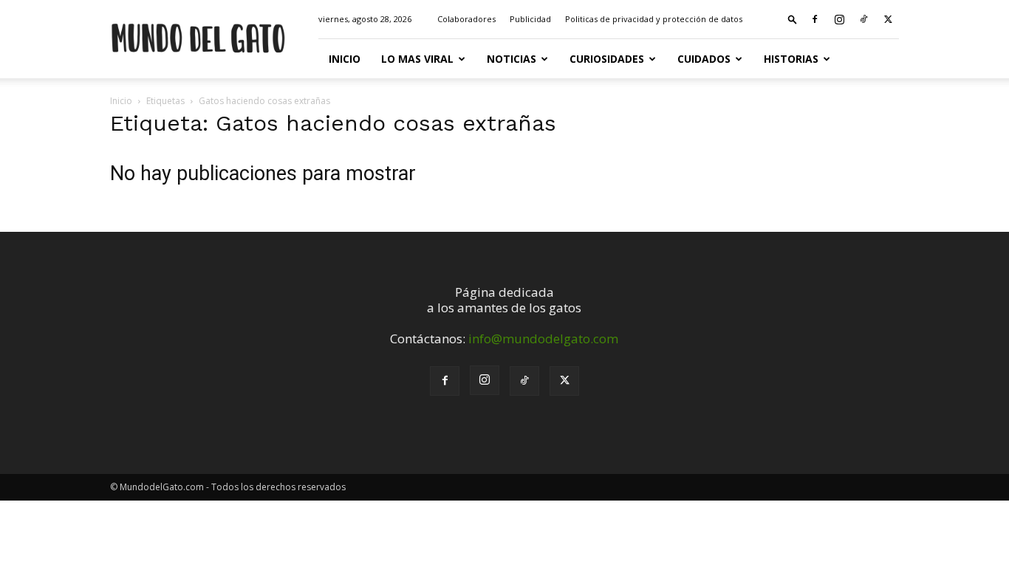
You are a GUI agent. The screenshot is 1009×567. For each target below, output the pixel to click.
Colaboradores (466, 18)
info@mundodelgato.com (543, 338)
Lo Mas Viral (417, 59)
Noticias (511, 59)
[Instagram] (839, 19)
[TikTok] (863, 19)
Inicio (344, 59)
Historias (791, 59)
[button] (792, 18)
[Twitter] (888, 19)
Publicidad (530, 18)
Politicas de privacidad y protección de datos (653, 18)
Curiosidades (607, 59)
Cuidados (704, 59)
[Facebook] (815, 19)
